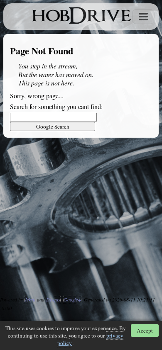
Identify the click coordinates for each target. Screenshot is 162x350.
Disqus (53, 299)
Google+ (72, 299)
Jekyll (30, 299)
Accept (145, 330)
